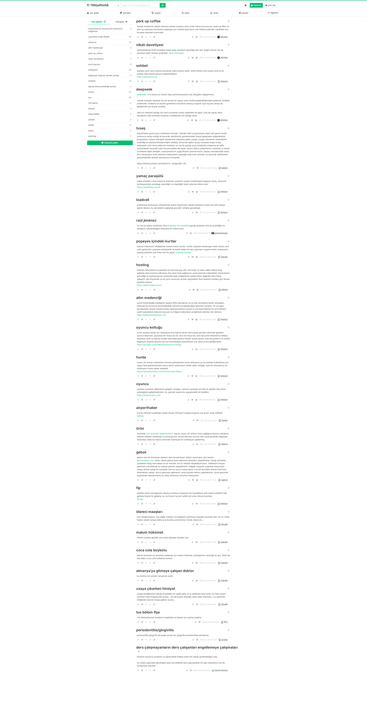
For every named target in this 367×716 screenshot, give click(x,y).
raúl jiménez (146, 220)
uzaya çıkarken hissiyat (155, 588)
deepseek (144, 89)
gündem (126, 13)
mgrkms (224, 444)
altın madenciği (149, 298)
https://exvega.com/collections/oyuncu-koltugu (159, 344)
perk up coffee (148, 21)
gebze (141, 452)
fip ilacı (140, 499)
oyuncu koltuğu (149, 327)
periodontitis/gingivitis (155, 630)
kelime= (141, 416)
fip (138, 488)
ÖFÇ (226, 622)
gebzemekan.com (145, 460)
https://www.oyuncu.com (149, 395)
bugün (157, 13)
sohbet (142, 66)
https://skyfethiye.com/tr (149, 187)
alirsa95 (224, 524)
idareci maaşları (149, 512)
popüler (244, 13)
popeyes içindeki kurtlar (156, 241)
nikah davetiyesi (149, 45)
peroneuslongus (221, 233)
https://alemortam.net (147, 77)
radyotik (224, 257)
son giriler (94, 13)
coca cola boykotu (151, 550)
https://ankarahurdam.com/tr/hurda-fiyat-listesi (159, 371)
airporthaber (146, 408)
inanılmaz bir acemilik (178, 225)
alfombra (224, 37)
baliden (225, 168)
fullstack (224, 81)
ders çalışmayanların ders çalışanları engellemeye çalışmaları (187, 647)
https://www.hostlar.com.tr (149, 285)
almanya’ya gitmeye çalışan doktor (165, 571)
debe (186, 13)
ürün (140, 428)
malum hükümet (149, 532)
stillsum (224, 290)
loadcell (142, 200)
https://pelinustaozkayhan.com (152, 315)
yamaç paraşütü (149, 176)
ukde (215, 13)
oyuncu (142, 384)
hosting (142, 265)
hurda (141, 357)
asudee (225, 640)
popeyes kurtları (184, 252)
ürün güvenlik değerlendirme (159, 433)
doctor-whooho (221, 670)
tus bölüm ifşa (148, 612)
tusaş (140, 128)
